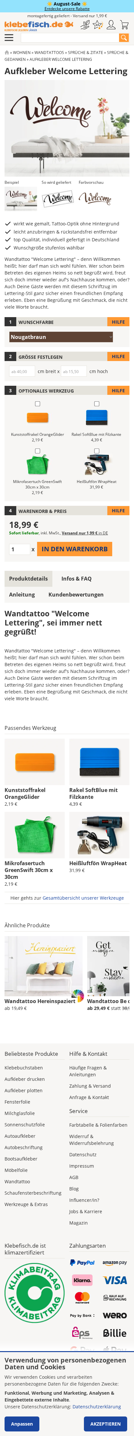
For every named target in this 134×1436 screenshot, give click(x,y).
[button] (21, 199)
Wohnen (22, 52)
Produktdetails (28, 578)
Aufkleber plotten (24, 1090)
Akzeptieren (105, 1424)
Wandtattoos (49, 52)
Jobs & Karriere (85, 1211)
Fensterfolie (17, 1102)
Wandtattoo (17, 1181)
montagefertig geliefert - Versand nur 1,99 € (67, 16)
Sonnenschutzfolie (25, 1124)
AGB (73, 1177)
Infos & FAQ (76, 578)
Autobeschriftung (24, 1147)
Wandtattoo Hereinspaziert (40, 1001)
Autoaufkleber (20, 1136)
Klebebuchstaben (24, 1068)
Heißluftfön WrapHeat (98, 863)
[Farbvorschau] (95, 199)
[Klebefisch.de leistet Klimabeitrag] (35, 1293)
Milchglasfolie (20, 1113)
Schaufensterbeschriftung (33, 1193)
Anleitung (22, 594)
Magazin (78, 1223)
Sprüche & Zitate (85, 52)
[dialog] (67, 1394)
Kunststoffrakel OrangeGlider (25, 793)
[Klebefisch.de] (39, 26)
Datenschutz (83, 1154)
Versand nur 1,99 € (85, 533)
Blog (74, 1189)
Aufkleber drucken (25, 1079)
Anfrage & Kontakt (89, 1097)
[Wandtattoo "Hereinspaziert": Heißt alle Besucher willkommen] (44, 966)
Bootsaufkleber (21, 1159)
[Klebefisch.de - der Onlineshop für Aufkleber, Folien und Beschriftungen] (7, 52)
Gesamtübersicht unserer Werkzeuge (83, 898)
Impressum (81, 1166)
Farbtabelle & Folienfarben (98, 1125)
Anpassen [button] (22, 1424)
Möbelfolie (16, 1170)
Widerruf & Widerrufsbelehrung (91, 1139)
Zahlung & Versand (90, 1086)
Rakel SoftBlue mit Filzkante (93, 793)
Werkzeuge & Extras (26, 1204)
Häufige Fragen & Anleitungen (88, 1071)
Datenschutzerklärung (97, 1406)
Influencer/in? (84, 1200)
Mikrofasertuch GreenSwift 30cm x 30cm (29, 870)
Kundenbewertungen (76, 594)
